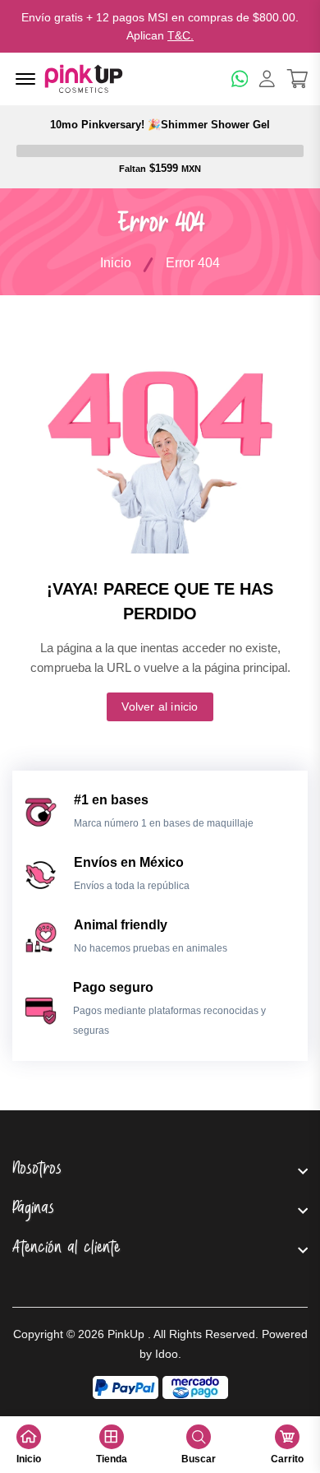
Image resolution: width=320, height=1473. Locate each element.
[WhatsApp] (240, 78)
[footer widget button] (160, 1170)
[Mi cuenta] (267, 78)
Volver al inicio (159, 706)
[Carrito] (297, 78)
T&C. (180, 35)
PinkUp (125, 1334)
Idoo (166, 1353)
